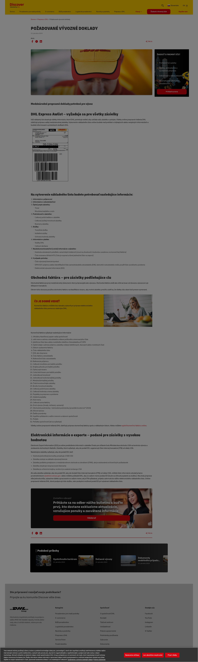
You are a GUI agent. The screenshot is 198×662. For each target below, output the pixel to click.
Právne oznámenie (99, 660)
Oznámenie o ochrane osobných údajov (80, 660)
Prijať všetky (172, 655)
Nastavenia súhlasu (132, 655)
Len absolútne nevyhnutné (152, 655)
